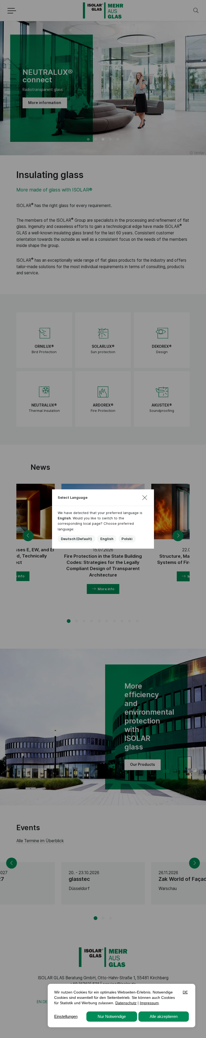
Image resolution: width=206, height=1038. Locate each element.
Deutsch (76, 539)
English (106, 539)
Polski (127, 539)
